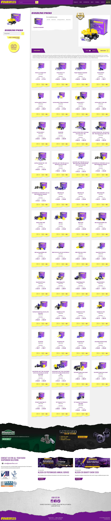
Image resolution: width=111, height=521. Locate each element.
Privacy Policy (51, 517)
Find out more (6, 439)
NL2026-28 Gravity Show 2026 (87, 472)
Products (76, 2)
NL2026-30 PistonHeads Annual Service (53, 472)
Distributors (86, 2)
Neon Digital (107, 519)
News (81, 2)
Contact (103, 2)
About (92, 2)
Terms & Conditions (59, 517)
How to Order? (14, 47)
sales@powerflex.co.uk (11, 463)
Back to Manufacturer (14, 37)
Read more (41, 479)
